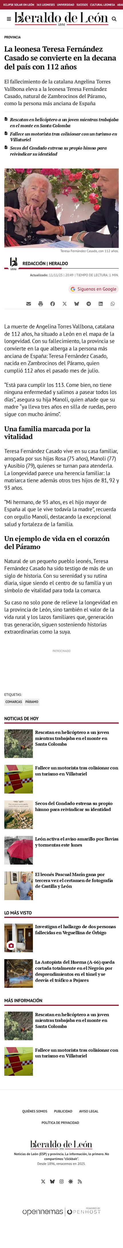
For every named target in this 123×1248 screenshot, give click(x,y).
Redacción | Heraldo (46, 264)
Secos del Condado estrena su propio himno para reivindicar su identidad (58, 151)
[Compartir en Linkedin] (101, 303)
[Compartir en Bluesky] (77, 303)
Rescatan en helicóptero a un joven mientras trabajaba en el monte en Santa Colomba (64, 122)
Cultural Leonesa (102, 5)
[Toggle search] (114, 19)
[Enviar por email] (29, 303)
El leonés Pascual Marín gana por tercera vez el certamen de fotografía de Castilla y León (74, 880)
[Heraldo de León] (61, 19)
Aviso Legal (89, 1111)
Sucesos (82, 5)
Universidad (65, 5)
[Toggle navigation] (9, 19)
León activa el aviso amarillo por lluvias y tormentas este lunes (76, 842)
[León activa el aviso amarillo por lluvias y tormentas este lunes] (18, 850)
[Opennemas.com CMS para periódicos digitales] (61, 1218)
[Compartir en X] (65, 303)
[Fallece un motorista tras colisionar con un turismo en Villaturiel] (18, 778)
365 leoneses (45, 5)
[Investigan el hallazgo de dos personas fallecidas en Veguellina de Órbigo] (18, 937)
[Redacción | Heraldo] (13, 264)
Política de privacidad (60, 1123)
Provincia (12, 37)
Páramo (31, 702)
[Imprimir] (41, 303)
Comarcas (13, 702)
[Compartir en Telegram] (89, 303)
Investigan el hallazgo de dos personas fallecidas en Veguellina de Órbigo (75, 929)
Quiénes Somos (34, 1111)
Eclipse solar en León (18, 5)
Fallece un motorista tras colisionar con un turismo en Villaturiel (63, 137)
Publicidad (63, 1111)
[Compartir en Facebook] (53, 303)
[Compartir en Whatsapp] (113, 303)
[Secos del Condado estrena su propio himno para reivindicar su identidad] (18, 814)
